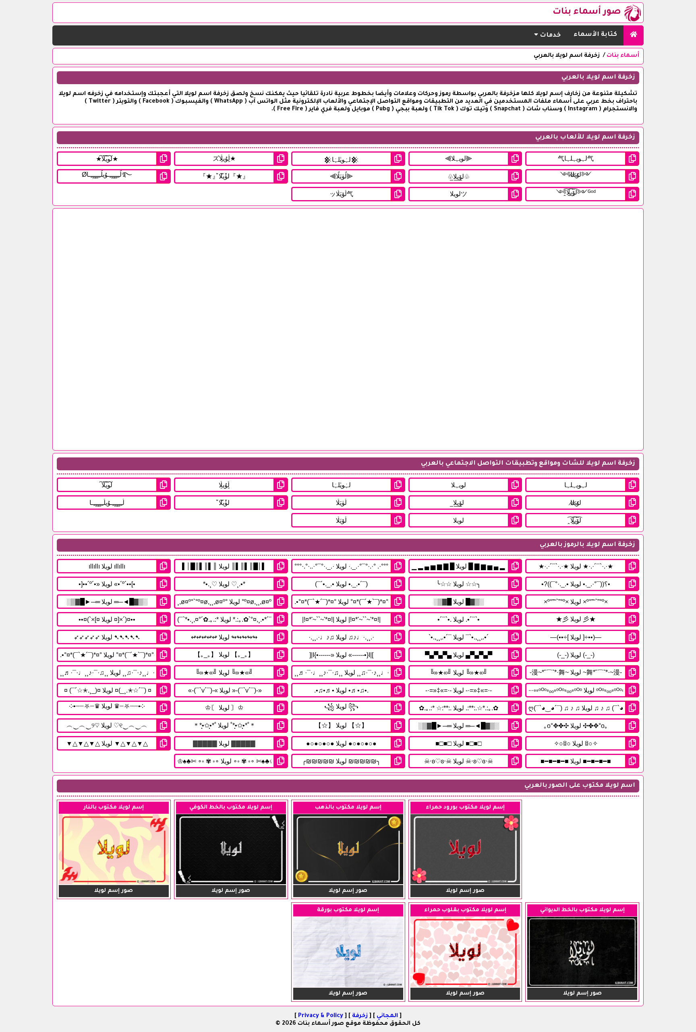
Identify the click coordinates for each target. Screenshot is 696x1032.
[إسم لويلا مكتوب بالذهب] (348, 883)
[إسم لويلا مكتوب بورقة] (348, 986)
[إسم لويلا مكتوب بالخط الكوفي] (231, 883)
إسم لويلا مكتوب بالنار (113, 808)
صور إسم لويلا (465, 891)
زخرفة (360, 1016)
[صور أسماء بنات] (634, 35)
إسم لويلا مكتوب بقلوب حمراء (465, 910)
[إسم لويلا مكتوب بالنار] (114, 883)
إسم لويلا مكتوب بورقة (348, 910)
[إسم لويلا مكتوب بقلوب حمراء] (465, 986)
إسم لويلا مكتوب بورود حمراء (465, 808)
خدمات (549, 35)
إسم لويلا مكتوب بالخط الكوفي (230, 808)
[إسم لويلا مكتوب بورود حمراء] (465, 883)
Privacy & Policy (320, 1016)
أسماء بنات (623, 56)
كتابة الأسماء (595, 34)
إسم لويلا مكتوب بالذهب (348, 808)
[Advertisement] (401, 329)
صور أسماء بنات (587, 12)
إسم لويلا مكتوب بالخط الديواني (582, 910)
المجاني (387, 1016)
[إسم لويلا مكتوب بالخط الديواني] (582, 986)
